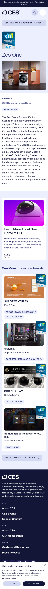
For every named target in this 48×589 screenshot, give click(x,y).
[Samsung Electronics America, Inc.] (24, 428)
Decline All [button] (33, 584)
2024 (38, 23)
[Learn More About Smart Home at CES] (24, 229)
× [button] (45, 565)
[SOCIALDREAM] (24, 385)
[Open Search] (34, 12)
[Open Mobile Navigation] (42, 12)
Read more (33, 576)
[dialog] (24, 575)
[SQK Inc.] (24, 342)
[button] (24, 578)
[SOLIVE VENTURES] (24, 297)
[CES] (11, 12)
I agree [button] (12, 584)
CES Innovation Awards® (18, 23)
